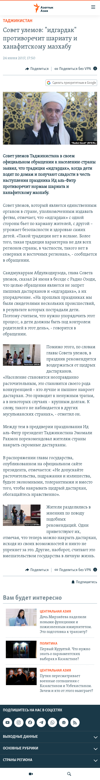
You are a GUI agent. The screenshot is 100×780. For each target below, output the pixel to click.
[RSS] (75, 722)
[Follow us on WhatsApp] (52, 722)
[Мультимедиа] (31, 774)
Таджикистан (17, 21)
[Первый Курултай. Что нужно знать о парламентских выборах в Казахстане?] (21, 649)
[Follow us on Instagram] (18, 722)
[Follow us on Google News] (63, 722)
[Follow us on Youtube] (7, 722)
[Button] (37, 69)
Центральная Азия (55, 612)
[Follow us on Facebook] (30, 722)
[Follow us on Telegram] (41, 722)
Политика (48, 644)
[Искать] (69, 774)
